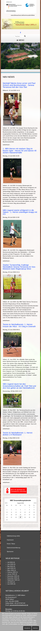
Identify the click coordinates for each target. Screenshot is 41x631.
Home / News (11, 543)
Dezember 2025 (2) (13, 576)
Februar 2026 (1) (12, 572)
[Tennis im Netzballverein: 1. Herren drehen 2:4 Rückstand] (12, 453)
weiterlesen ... (7, 144)
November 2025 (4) (13, 578)
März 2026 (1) (11, 570)
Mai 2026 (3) (11, 566)
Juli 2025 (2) (11, 582)
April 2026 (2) (11, 568)
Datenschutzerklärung (13, 547)
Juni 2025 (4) (11, 584)
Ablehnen (35, 628)
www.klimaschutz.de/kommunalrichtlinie (23, 15)
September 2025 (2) (13, 580)
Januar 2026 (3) (12, 574)
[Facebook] (20, 33)
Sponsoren (10, 551)
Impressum (10, 540)
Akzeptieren (27, 628)
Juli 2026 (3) (11, 562)
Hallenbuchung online (13, 536)
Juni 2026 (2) (11, 564)
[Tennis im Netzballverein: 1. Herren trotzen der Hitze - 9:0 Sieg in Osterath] (12, 344)
